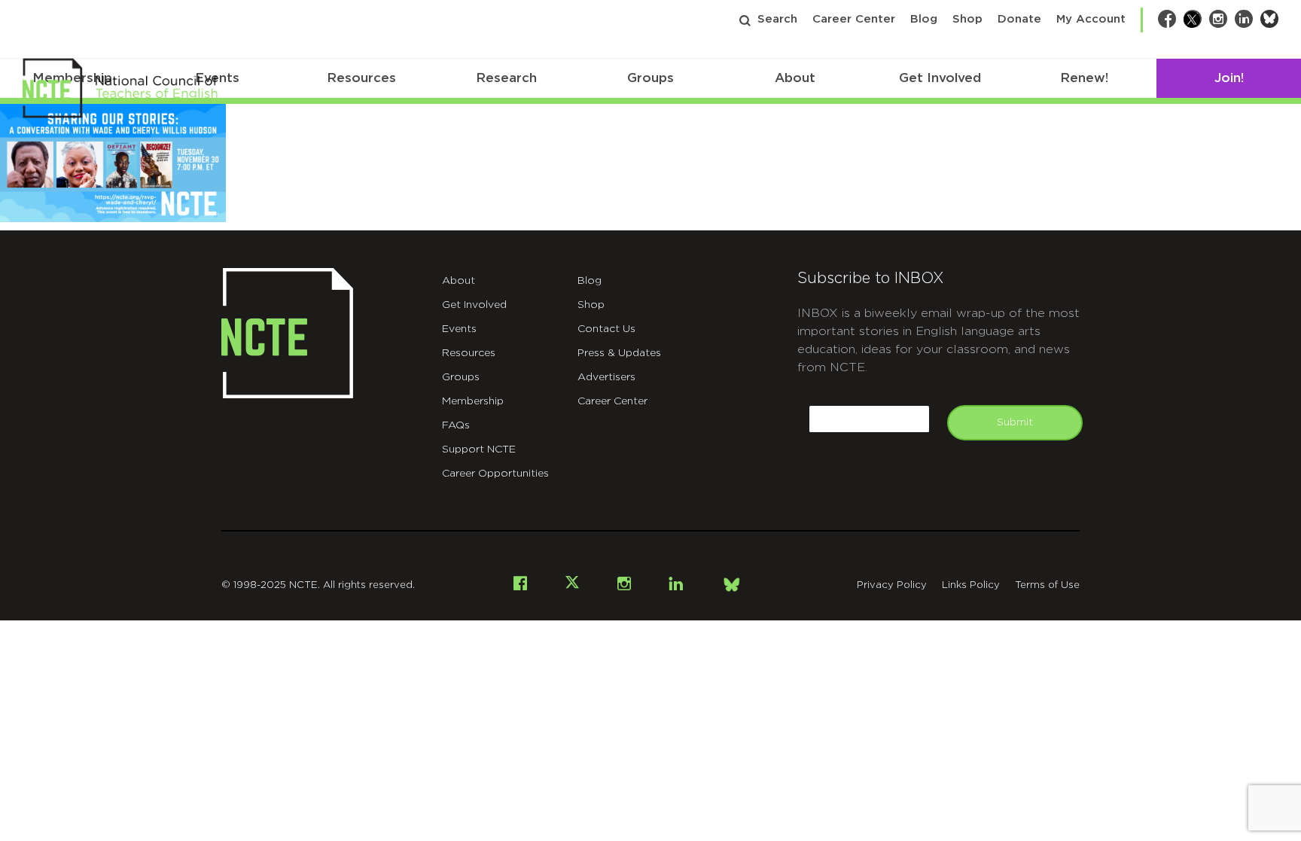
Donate (1019, 19)
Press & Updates (619, 353)
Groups (650, 78)
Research (506, 78)
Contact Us (606, 329)
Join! (1229, 78)
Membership (473, 401)
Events (459, 329)
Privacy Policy (892, 585)
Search (777, 19)
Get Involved (940, 78)
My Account (1091, 19)
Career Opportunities (495, 473)
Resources (361, 78)
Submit (1015, 422)
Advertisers (606, 377)
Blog (923, 19)
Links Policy (971, 585)
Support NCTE (479, 449)
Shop (967, 19)
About (795, 78)
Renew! (1084, 78)
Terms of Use (1047, 585)
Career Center (853, 19)
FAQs (456, 425)
